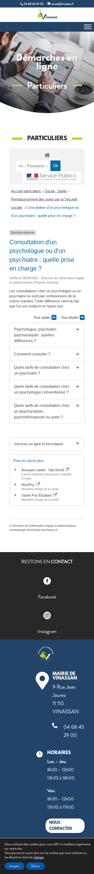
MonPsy (28, 485)
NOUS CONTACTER (60, 825)
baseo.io (52, 530)
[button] (47, 335)
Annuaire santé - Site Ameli (43, 470)
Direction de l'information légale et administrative (44, 525)
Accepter (14, 866)
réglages (39, 857)
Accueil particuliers (26, 191)
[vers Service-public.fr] (52, 177)
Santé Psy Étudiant (37, 495)
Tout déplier (70, 317)
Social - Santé (56, 191)
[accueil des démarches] (47, 154)
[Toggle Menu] (88, 26)
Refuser (35, 866)
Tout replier (43, 317)
